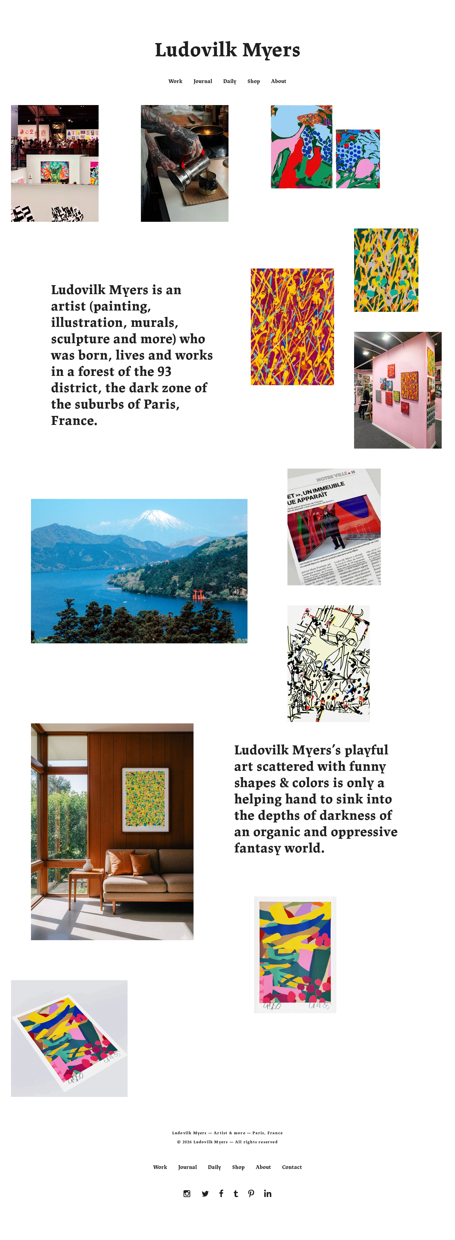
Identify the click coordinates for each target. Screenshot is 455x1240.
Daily (229, 81)
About (278, 81)
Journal (203, 81)
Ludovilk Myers (228, 51)
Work (176, 81)
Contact (292, 1167)
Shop (253, 81)
